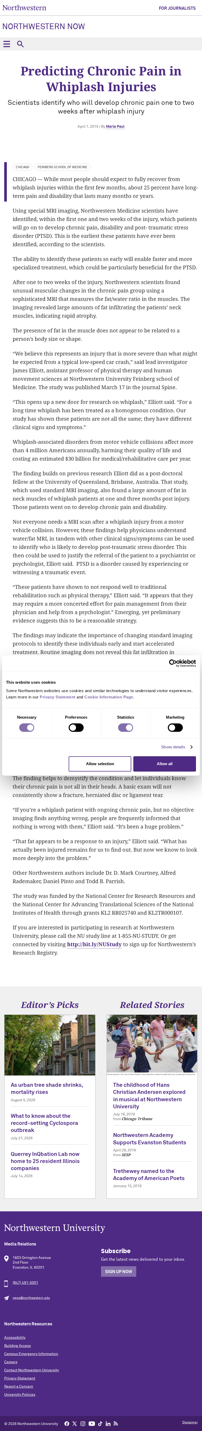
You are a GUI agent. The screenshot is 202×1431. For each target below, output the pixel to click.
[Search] (20, 43)
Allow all (165, 763)
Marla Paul (115, 126)
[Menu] (6, 43)
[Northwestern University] (101, 1228)
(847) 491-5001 (25, 1283)
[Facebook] (66, 1423)
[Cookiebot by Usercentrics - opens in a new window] (173, 663)
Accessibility (15, 1338)
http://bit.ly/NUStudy (94, 944)
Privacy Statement (19, 1378)
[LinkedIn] (108, 1423)
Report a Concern (18, 1386)
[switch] (76, 727)
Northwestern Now (43, 27)
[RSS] (116, 1423)
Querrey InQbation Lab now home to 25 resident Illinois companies (45, 1162)
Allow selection (100, 763)
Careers (10, 1362)
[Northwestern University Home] (24, 7)
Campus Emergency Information (31, 1354)
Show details (173, 747)
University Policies (19, 1395)
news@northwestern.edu (31, 1298)
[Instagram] (82, 1423)
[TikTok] (100, 1423)
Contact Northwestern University (31, 1370)
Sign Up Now (118, 1272)
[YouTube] (92, 1423)
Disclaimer (190, 1422)
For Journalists (177, 8)
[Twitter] (74, 1423)
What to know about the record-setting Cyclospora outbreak (44, 1124)
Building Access (17, 1346)
